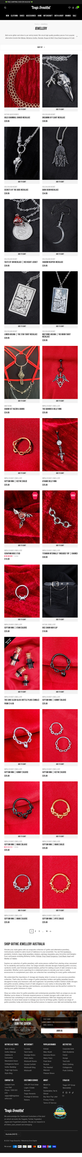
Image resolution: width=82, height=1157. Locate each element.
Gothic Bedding (10, 1067)
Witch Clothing (68, 1064)
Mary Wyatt (47, 1052)
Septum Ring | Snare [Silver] (15, 919)
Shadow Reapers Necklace (52, 262)
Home (40, 15)
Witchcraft (48, 15)
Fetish (65, 1055)
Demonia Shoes (49, 1055)
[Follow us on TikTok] (72, 1092)
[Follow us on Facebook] (63, 1092)
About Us (46, 1085)
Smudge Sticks (29, 1055)
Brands (68, 15)
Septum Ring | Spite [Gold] (53, 919)
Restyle (40, 38)
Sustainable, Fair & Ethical (50, 1092)
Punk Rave (47, 1061)
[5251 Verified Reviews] (58, 1106)
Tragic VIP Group (69, 1085)
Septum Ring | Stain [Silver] (15, 628)
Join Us (59, 1030)
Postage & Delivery (31, 1097)
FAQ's (45, 1088)
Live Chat (8, 1087)
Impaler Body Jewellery (51, 406)
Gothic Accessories (11, 114)
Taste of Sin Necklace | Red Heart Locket (21, 262)
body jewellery (28, 954)
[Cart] (77, 8)
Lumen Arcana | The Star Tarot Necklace (20, 334)
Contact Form (10, 1085)
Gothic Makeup (10, 1052)
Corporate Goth (68, 1049)
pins (57, 954)
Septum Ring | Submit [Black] (54, 700)
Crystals (27, 1049)
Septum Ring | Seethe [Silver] (54, 772)
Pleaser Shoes (48, 1073)
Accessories (31, 15)
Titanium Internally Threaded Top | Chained (60, 553)
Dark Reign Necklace (50, 190)
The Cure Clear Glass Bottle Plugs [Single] (21, 700)
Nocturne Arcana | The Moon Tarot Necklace (56, 335)
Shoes (22, 15)
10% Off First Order (31, 1085)
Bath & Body (58, 15)
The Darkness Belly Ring (52, 409)
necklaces (67, 952)
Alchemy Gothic (31, 38)
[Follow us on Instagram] (66, 1092)
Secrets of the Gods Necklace (16, 190)
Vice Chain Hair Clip (49, 628)
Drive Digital (33, 1141)
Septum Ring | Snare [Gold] (53, 844)
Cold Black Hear (64, 956)
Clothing (14, 15)
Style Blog (8, 1073)
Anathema (8, 406)
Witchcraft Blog (29, 1067)
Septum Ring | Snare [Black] (15, 844)
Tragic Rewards (30, 1094)
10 (47, 931)
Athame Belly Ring (49, 481)
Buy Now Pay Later (50, 1097)
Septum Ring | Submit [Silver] (16, 772)
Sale (74, 15)
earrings (44, 954)
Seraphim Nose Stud (12, 553)
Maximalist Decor (11, 1061)
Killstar (23, 38)
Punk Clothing (68, 1070)
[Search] (5, 8)
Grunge (65, 1058)
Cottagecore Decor (12, 1064)
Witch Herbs (28, 1058)
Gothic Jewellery (49, 624)
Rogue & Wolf (49, 38)
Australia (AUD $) (11, 1134)
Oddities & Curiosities (9, 1056)
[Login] (73, 8)
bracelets (51, 954)
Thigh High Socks (11, 1070)
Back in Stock (10, 1049)
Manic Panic (47, 1058)
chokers (37, 954)
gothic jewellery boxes (65, 979)
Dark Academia (68, 1052)
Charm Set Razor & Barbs (14, 409)
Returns (27, 1100)
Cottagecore (67, 1067)
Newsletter (67, 1088)
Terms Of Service (49, 1103)
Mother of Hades (10, 959)
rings (20, 954)
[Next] (50, 931)
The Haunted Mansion (48, 1068)
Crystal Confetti (30, 1064)
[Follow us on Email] (63, 1095)
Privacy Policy (48, 1100)
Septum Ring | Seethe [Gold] (15, 481)
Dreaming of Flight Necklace (53, 117)
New (7, 15)
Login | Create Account (29, 1089)
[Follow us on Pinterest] (69, 1092)
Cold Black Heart (48, 114)
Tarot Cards (28, 1052)
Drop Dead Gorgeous (61, 38)
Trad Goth (66, 1061)
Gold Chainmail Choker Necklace (17, 117)
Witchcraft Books (30, 1061)
